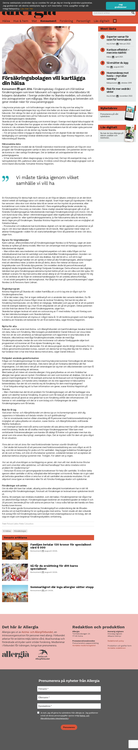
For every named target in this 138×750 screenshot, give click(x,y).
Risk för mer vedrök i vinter (118, 90)
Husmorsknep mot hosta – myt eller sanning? (118, 75)
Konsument (48, 21)
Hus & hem (20, 21)
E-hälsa (7, 531)
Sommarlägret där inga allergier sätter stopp (62, 587)
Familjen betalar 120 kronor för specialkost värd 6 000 (60, 546)
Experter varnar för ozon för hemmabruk (119, 38)
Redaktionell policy (116, 641)
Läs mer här (26, 8)
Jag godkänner (121, 5)
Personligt (83, 21)
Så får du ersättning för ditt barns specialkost (54, 567)
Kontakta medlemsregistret (83, 645)
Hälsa (6, 21)
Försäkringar (20, 531)
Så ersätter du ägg (117, 62)
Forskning (66, 21)
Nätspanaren (112, 83)
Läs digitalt (101, 21)
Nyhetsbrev (108, 108)
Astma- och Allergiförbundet (37, 631)
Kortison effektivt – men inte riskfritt (118, 51)
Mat (34, 21)
